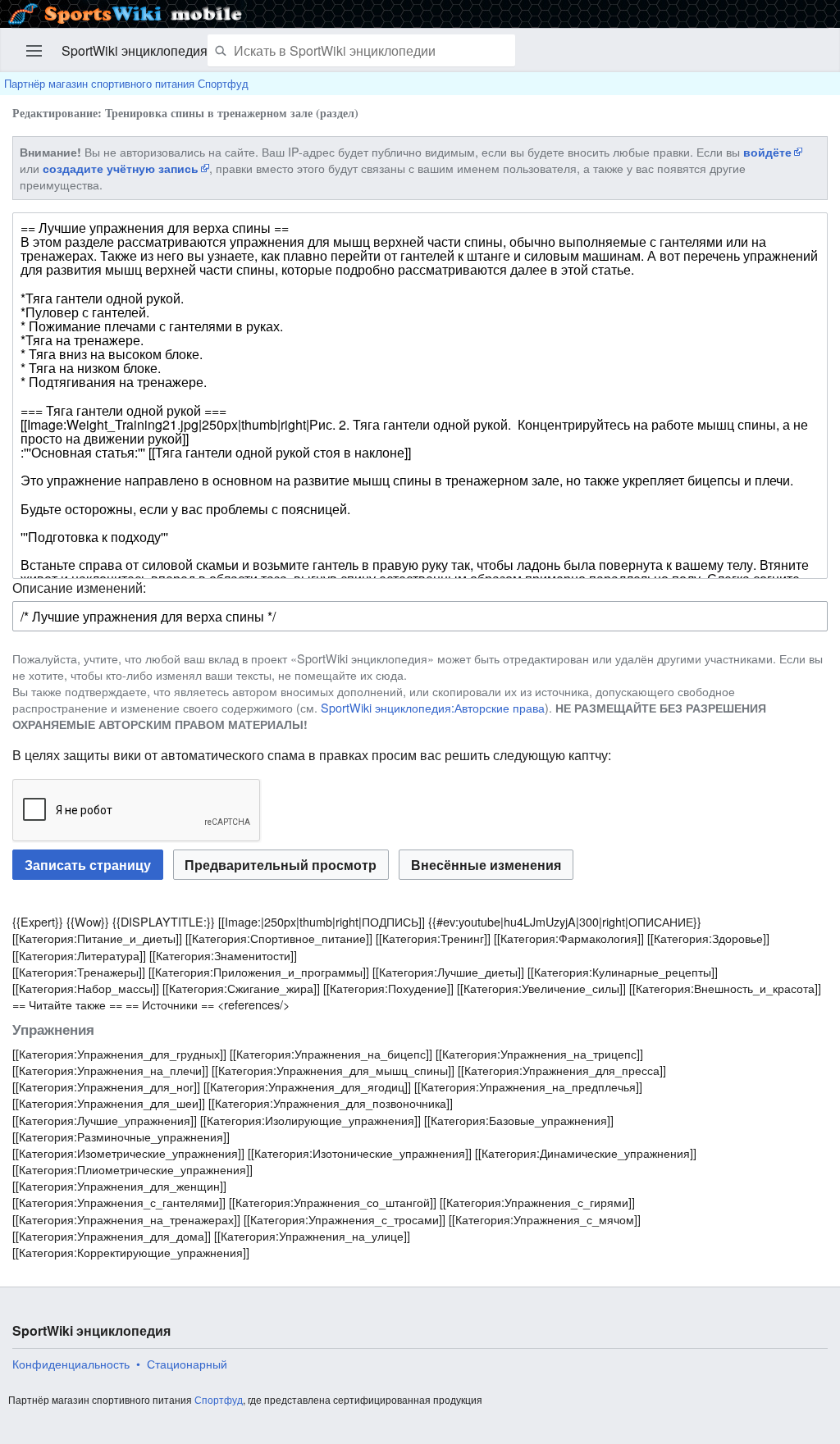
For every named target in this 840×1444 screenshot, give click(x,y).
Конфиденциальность (71, 1363)
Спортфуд (218, 1399)
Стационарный (187, 1363)
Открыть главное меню (34, 51)
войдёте (767, 151)
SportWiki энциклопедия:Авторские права (433, 707)
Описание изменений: (79, 587)
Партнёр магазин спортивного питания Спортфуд (126, 83)
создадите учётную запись (121, 168)
